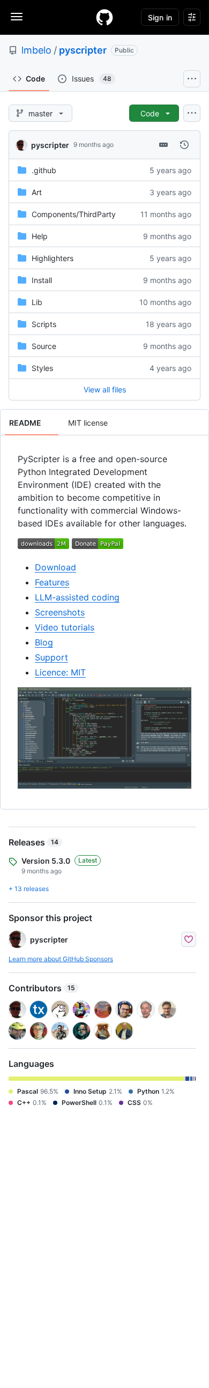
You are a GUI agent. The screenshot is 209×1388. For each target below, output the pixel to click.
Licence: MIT (60, 672)
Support (51, 657)
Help (40, 236)
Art (37, 192)
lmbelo (36, 50)
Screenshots (60, 612)
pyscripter (83, 50)
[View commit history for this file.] (184, 144)
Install (42, 280)
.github (44, 170)
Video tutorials (64, 627)
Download (55, 567)
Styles (42, 368)
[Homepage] (104, 17)
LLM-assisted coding (77, 597)
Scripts (44, 324)
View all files (105, 389)
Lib (37, 302)
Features (52, 582)
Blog (44, 642)
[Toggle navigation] (17, 17)
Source (44, 346)
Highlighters (52, 258)
